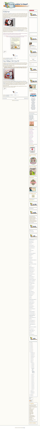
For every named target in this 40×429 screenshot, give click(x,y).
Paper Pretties (31, 287)
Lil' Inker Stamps (31, 271)
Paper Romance (6, 64)
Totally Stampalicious (32, 324)
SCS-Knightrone (31, 208)
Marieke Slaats (33, 105)
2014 (31, 347)
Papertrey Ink (31, 288)
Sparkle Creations (31, 302)
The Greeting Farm (31, 321)
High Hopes (30, 262)
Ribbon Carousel (31, 292)
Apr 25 (33, 366)
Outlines (30, 284)
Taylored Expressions (32, 317)
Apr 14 (32, 381)
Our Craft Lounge (31, 283)
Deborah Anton (31, 118)
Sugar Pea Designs (31, 311)
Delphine (33, 101)
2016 (31, 344)
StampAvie (30, 304)
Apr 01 (33, 389)
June (31, 359)
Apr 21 (32, 375)
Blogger (24, 427)
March (32, 390)
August (32, 357)
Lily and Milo (31, 272)
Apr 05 (33, 385)
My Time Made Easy (31, 280)
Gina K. (30, 261)
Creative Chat (31, 250)
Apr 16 (33, 378)
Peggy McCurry (31, 141)
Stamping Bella (31, 306)
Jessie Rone (33, 103)
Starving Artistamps (31, 308)
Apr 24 (33, 367)
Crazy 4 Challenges (14, 62)
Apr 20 (33, 376)
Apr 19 (32, 377)
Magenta (30, 275)
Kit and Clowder (31, 268)
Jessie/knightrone (32, 45)
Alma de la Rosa (31, 115)
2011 (31, 350)
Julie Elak (30, 119)
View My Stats (30, 398)
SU (29, 310)
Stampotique (31, 307)
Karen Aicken (31, 137)
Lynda (7, 63)
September (32, 356)
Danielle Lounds (31, 133)
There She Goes (10, 13)
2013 (31, 348)
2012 (31, 349)
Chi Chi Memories (31, 246)
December (32, 352)
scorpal (30, 296)
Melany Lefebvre (33, 107)
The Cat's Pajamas (31, 231)
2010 (31, 351)
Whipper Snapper (31, 330)
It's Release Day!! (6, 11)
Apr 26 (33, 365)
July (31, 358)
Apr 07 (33, 383)
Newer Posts (5, 98)
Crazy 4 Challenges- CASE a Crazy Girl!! (11, 61)
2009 (31, 394)
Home (15, 98)
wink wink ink (31, 331)
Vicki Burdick (31, 140)
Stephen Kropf (33, 108)
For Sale (30, 258)
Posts (31, 63)
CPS (30, 249)
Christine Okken (31, 117)
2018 (31, 342)
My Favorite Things (31, 279)
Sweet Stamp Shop (31, 312)
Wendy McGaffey (31, 116)
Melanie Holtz (33, 106)
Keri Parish (33, 104)
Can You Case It (31, 245)
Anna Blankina (33, 99)
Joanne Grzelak (31, 136)
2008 (31, 395)
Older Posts (26, 98)
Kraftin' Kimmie (31, 230)
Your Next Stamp (31, 334)
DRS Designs (31, 254)
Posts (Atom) (17, 100)
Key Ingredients (31, 267)
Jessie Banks (33, 102)
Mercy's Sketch (31, 276)
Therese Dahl (33, 109)
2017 (31, 343)
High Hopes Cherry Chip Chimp (18, 81)
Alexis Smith (33, 98)
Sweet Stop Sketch (31, 314)
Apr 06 (33, 384)
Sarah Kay (30, 295)
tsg (29, 325)
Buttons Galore (31, 242)
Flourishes (30, 257)
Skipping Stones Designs (32, 299)
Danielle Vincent (33, 100)
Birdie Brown (31, 241)
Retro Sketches (31, 291)
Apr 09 (33, 382)
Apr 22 (33, 374)
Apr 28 (33, 364)
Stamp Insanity (31, 303)
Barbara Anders (31, 132)
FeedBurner (34, 60)
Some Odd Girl (31, 300)
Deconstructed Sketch (32, 253)
